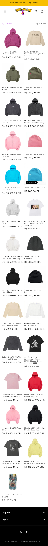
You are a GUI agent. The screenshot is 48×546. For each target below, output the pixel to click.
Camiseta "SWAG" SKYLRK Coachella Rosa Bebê (13, 395)
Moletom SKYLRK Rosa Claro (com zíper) (11, 155)
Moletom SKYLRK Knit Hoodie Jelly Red (33, 395)
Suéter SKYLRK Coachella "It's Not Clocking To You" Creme (35, 54)
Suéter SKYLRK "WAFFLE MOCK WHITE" (34, 325)
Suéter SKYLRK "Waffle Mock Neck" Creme (11, 325)
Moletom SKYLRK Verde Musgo (12, 88)
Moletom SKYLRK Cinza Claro (12, 222)
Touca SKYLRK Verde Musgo (33, 88)
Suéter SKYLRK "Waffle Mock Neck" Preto (11, 358)
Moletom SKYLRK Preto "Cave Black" (12, 291)
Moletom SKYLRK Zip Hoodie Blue (11, 189)
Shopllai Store (16, 541)
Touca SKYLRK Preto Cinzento (33, 258)
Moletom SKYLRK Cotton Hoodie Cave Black (34, 429)
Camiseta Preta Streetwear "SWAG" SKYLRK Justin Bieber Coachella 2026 (33, 360)
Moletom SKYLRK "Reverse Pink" (9, 53)
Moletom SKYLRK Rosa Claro (11, 429)
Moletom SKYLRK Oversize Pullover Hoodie (34, 462)
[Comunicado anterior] (5, 3)
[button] (5, 11)
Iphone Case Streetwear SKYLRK (12, 496)
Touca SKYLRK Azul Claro (34, 188)
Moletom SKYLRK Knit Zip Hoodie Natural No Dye (13, 258)
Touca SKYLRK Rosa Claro (35, 154)
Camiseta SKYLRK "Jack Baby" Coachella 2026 (12, 462)
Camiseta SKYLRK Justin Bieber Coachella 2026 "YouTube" (34, 223)
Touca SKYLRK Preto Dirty (33, 291)
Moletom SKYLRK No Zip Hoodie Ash (12, 122)
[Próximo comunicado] (43, 3)
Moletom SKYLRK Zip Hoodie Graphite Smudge (35, 122)
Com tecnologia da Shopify (32, 541)
